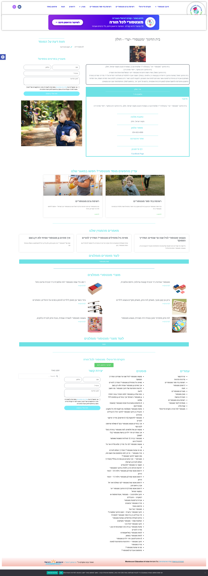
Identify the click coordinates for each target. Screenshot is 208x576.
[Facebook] (19, 7)
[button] (3, 57)
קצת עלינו (181, 406)
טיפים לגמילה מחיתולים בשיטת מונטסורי (127, 518)
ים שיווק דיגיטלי (70, 562)
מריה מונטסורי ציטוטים (133, 503)
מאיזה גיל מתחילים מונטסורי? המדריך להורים (105, 238)
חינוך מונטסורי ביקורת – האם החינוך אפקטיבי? (125, 512)
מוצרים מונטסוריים (178, 391)
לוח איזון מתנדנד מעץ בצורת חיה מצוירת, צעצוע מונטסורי (145, 318)
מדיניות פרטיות (179, 379)
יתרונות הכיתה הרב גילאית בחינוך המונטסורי (126, 468)
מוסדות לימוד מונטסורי (177, 403)
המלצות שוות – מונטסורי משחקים (129, 521)
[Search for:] (39, 376)
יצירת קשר (181, 377)
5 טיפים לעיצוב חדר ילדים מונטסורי (129, 539)
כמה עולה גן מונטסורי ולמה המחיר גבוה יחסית (125, 394)
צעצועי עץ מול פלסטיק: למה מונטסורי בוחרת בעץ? (124, 430)
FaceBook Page (137, 154)
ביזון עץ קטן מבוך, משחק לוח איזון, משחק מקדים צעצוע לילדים (143, 300)
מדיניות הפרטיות (61, 87)
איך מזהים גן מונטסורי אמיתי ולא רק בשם (49, 238)
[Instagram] (14, 7)
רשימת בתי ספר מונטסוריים (100, 7)
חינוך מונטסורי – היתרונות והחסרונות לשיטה (126, 542)
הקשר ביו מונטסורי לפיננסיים (131, 465)
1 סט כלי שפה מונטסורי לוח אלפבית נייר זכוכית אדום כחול (60, 282)
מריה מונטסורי (136, 544)
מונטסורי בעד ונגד (135, 509)
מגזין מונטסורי (180, 394)
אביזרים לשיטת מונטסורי (133, 500)
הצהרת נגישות (180, 397)
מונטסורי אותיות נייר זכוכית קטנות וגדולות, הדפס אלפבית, (145, 282)
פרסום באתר (52, 7)
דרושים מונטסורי (179, 385)
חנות (63, 7)
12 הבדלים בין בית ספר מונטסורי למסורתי (126, 515)
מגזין (83, 7)
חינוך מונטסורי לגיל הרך (133, 524)
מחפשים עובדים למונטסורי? (131, 550)
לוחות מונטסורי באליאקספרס (131, 533)
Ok (61, 573)
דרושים (72, 7)
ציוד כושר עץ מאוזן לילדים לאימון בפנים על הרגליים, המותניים (59, 300)
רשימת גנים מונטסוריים (125, 7)
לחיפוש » (159, 214)
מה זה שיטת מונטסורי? (133, 547)
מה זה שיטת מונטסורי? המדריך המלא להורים (125, 450)
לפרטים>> (166, 286)
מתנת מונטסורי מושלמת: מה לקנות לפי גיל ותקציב (124, 409)
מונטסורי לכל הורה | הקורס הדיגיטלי (172, 409)
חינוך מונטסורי (163, 7)
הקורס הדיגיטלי (145, 7)
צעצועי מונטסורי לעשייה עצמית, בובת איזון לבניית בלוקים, (61, 318)
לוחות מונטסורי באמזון (134, 536)
